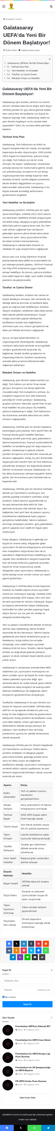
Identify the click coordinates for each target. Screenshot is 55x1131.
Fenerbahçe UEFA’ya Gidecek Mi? (33, 1026)
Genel (19, 19)
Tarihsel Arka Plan (20, 66)
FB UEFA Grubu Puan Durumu (30, 1081)
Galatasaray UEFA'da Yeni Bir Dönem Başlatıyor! (29, 63)
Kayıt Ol (27, 1004)
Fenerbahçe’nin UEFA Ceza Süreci (33, 1040)
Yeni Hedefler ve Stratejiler (25, 70)
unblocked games (44, 1114)
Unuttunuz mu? (43, 990)
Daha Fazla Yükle (27, 1097)
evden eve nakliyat (28, 1119)
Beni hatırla (10, 997)
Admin (20, 1030)
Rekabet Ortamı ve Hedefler (26, 78)
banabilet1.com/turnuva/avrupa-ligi (18, 1114)
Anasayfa (9, 19)
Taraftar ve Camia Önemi (24, 74)
